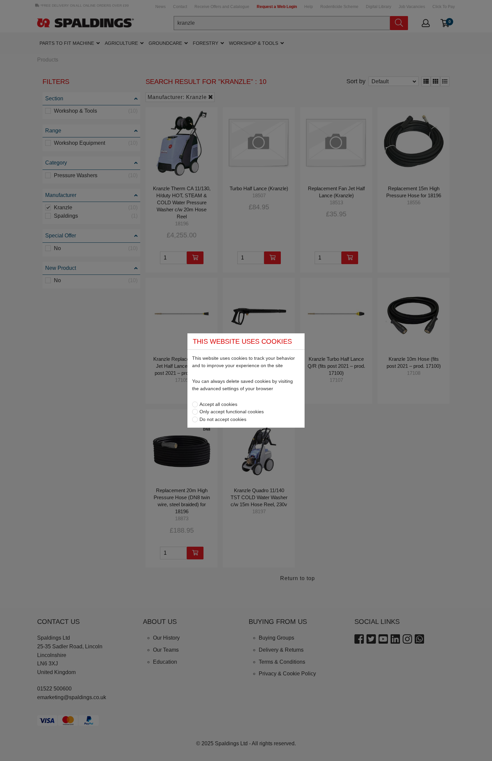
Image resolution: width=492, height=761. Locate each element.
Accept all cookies (218, 404)
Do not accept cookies (222, 419)
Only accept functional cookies (231, 411)
